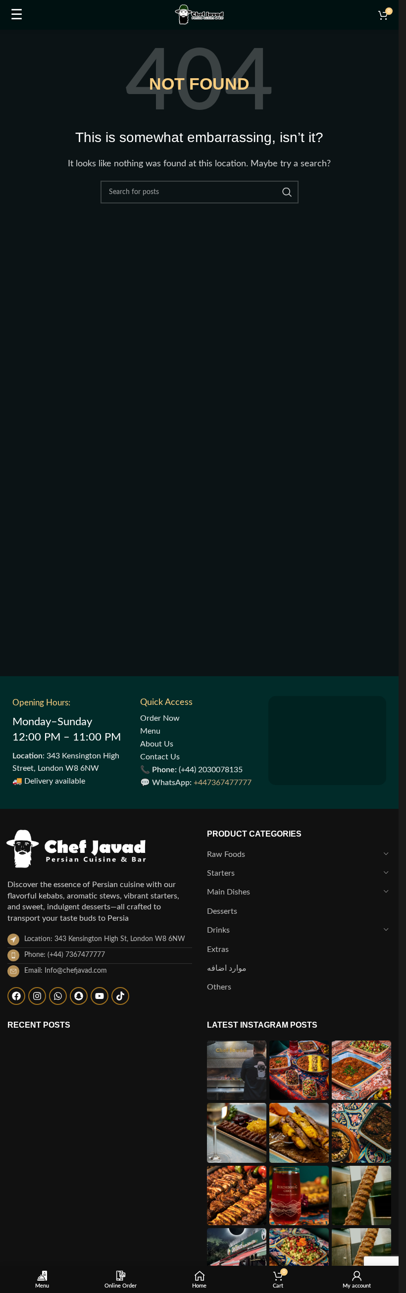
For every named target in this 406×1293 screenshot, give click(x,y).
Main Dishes (228, 892)
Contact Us (160, 757)
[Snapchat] (79, 996)
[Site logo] (199, 14)
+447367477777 (223, 783)
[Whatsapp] (58, 996)
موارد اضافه (227, 968)
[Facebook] (16, 996)
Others (219, 987)
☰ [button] (16, 15)
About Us (156, 744)
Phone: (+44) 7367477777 (64, 954)
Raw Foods (226, 854)
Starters (221, 873)
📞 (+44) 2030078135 (191, 770)
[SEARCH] (287, 192)
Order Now (160, 718)
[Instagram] (37, 996)
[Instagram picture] (236, 1070)
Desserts (222, 911)
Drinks (218, 930)
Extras (218, 949)
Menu (150, 731)
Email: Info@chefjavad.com (65, 970)
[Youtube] (99, 996)
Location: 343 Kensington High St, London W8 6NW (104, 939)
